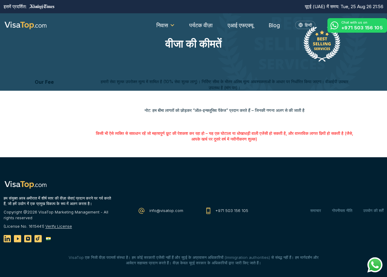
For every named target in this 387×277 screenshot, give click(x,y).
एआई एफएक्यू (240, 25)
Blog (274, 25)
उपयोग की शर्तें (373, 210)
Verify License (58, 226)
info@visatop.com (165, 210)
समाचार (315, 210)
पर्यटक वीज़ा (201, 25)
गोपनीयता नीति (342, 210)
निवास (162, 25)
